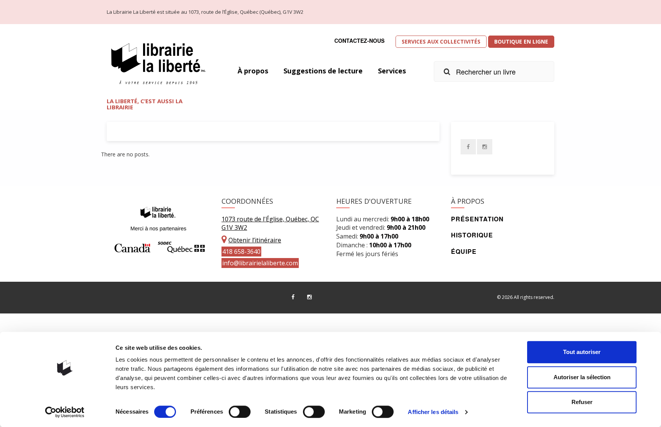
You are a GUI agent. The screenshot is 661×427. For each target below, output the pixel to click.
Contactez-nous (359, 40)
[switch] (240, 412)
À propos (253, 70)
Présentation (477, 218)
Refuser (582, 402)
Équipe (464, 251)
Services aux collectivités (441, 41)
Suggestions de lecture (323, 70)
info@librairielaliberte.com (260, 263)
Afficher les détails (433, 412)
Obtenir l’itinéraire (254, 240)
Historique (472, 235)
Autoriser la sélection (582, 377)
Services (392, 70)
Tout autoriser (582, 352)
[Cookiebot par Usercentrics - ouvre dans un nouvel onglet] (64, 412)
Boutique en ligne (521, 41)
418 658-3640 (241, 251)
